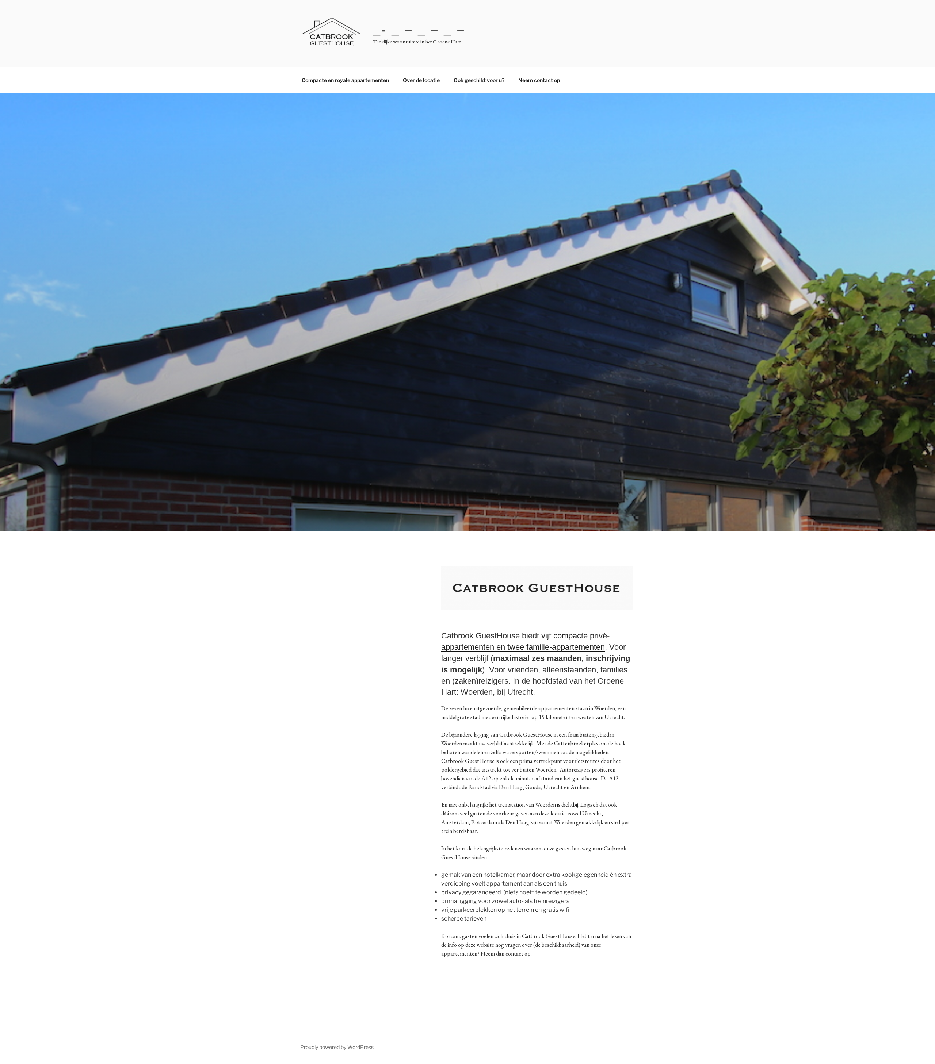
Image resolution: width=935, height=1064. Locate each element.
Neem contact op (539, 80)
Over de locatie (421, 80)
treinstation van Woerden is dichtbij (538, 804)
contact (514, 953)
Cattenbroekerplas (576, 743)
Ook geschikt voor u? (479, 80)
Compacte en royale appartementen (345, 80)
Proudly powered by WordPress (337, 1047)
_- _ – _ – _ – (419, 29)
